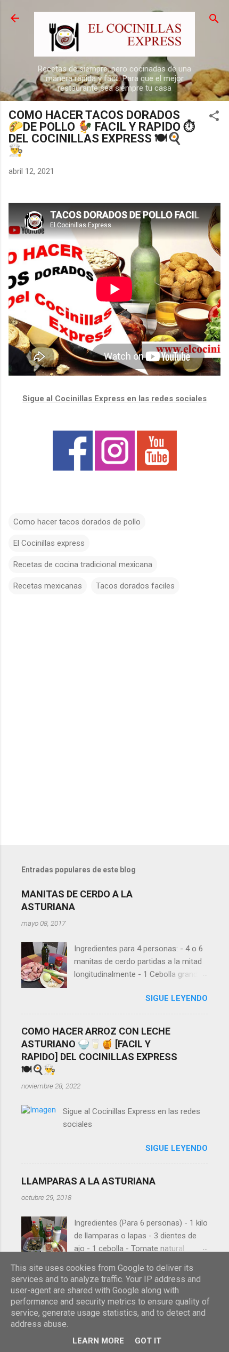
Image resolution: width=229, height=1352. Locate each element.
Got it (148, 1341)
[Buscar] (214, 19)
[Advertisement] (114, 753)
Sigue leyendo (176, 998)
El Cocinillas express (49, 543)
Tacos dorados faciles (135, 586)
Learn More (98, 1341)
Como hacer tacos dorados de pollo (77, 522)
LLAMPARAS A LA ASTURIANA (88, 1181)
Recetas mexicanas (47, 586)
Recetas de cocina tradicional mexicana (82, 564)
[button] (214, 116)
